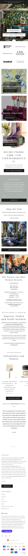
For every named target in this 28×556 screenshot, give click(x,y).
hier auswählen (10, 91)
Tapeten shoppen (14, 30)
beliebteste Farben (14, 398)
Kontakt (3, 494)
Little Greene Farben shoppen (14, 34)
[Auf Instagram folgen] (6, 536)
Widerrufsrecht (5, 508)
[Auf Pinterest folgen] (9, 536)
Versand (3, 496)
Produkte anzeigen (14, 249)
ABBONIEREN (14, 200)
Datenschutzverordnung (7, 506)
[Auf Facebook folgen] (2, 536)
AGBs (2, 504)
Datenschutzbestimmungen (15, 191)
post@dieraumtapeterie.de (14, 304)
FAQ (2, 499)
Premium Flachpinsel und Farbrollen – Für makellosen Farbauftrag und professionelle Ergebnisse (9, 386)
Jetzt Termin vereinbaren (14, 170)
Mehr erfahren (9, 117)
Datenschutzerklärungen (12, 466)
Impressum (4, 501)
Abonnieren (7, 486)
